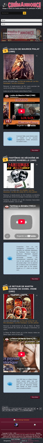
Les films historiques (21, 323)
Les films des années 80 (25, 81)
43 (28, 409)
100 (16, 410)
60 (3, 410)
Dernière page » (28, 410)
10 (13, 409)
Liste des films (30, 433)
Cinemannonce (21, 433)
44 (31, 409)
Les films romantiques (18, 83)
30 (19, 409)
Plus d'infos (22, 35)
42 (25, 409)
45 (34, 409)
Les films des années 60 (18, 192)
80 (9, 410)
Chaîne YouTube (12, 33)
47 (40, 409)
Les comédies (24, 190)
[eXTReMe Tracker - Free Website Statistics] (16, 426)
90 (12, 410)
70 (6, 410)
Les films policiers (32, 192)
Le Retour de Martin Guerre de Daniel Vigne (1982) (23, 288)
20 (16, 409)
